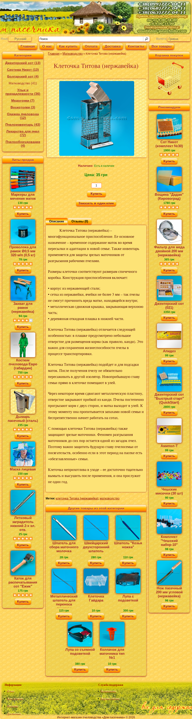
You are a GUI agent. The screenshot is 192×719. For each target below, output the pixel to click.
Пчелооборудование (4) (23, 143)
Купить (23, 213)
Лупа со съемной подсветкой (80, 651)
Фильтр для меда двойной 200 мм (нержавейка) (169, 251)
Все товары (161, 46)
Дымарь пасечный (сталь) (23, 419)
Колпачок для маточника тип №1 (112, 653)
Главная (28, 46)
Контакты (136, 46)
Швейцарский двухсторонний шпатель (96, 547)
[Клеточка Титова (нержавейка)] (96, 155)
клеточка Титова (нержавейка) (77, 498)
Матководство (73, 53)
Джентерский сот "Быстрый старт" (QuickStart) (169, 398)
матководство (109, 498)
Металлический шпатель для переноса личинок (64, 601)
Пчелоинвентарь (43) (22, 124)
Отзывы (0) (79, 221)
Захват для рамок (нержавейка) (22, 307)
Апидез (169, 351)
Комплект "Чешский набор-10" (169, 541)
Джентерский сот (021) (169, 306)
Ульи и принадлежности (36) (22, 92)
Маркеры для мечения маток (23, 196)
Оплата (91, 46)
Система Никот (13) (23, 69)
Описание (56, 221)
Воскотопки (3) (23, 107)
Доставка (113, 46)
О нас (47, 46)
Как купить (68, 46)
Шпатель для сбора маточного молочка (63, 547)
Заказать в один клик (96, 203)
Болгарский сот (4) (23, 76)
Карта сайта (110, 698)
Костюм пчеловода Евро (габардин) (23, 364)
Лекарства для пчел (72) (22, 133)
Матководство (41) (23, 83)
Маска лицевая (23, 469)
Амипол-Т (169, 446)
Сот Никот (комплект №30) (169, 144)
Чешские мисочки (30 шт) (169, 491)
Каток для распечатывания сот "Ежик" (22, 582)
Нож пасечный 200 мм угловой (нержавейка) (169, 592)
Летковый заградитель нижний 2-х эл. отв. (22, 524)
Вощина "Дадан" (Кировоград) (169, 196)
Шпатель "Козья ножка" (128, 545)
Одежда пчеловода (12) (23, 116)
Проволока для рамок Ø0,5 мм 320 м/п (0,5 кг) (22, 251)
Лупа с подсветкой (128, 598)
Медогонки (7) (22, 100)
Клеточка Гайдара (96, 598)
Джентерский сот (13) (23, 63)
